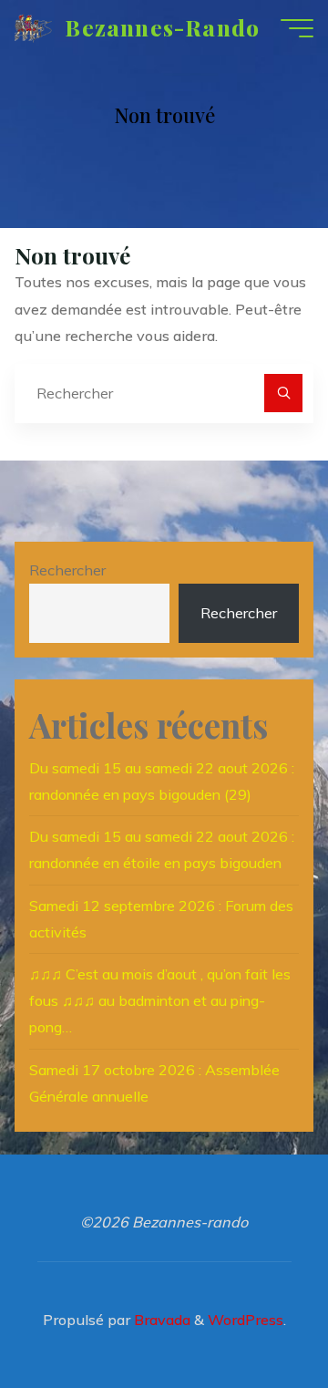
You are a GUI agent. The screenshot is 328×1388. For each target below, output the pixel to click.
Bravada (160, 1319)
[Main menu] (297, 28)
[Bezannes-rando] (33, 27)
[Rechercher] (283, 393)
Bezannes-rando (162, 27)
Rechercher (67, 570)
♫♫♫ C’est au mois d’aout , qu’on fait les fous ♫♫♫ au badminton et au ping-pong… (160, 1000)
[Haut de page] (257, 1317)
